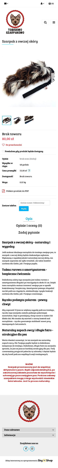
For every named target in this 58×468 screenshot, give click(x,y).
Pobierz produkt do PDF (17, 191)
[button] (51, 3)
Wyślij (23, 208)
